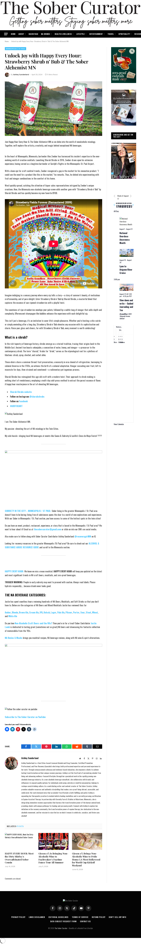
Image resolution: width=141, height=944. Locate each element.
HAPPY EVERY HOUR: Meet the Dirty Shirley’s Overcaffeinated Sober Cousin (19, 858)
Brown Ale (23, 612)
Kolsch (47, 612)
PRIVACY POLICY (18, 917)
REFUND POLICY (98, 917)
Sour (82, 612)
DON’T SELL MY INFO (117, 917)
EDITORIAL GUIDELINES (58, 917)
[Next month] (130, 196)
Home (7, 41)
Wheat (95, 612)
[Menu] (6, 34)
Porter (76, 612)
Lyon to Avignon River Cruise (126, 270)
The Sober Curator (61, 928)
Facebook (23, 401)
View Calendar (119, 424)
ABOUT (21, 33)
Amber (8, 612)
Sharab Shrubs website (21, 392)
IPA (41, 612)
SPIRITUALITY (124, 33)
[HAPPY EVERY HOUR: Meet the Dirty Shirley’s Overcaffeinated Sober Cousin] (20, 841)
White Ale (12, 616)
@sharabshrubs (36, 396)
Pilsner (69, 612)
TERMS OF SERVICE (80, 917)
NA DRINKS (45, 33)
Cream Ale (34, 612)
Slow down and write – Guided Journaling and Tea (126, 305)
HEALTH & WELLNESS (63, 33)
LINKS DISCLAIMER (37, 917)
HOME (13, 33)
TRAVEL (111, 33)
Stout (88, 612)
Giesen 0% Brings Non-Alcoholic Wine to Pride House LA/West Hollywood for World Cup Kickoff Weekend (86, 859)
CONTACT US (85, 921)
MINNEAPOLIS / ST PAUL (15, 49)
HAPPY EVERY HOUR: (14, 571)
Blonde (15, 612)
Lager (53, 612)
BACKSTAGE (33, 33)
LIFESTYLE (80, 33)
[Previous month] (114, 196)
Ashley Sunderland (21, 74)
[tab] (117, 204)
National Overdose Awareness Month (125, 238)
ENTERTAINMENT (96, 33)
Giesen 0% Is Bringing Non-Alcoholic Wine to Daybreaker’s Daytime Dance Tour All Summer (53, 858)
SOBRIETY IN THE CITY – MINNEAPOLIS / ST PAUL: (28, 511)
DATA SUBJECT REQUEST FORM (63, 921)
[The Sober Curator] (70, 15)
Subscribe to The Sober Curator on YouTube (25, 717)
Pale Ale (61, 612)
